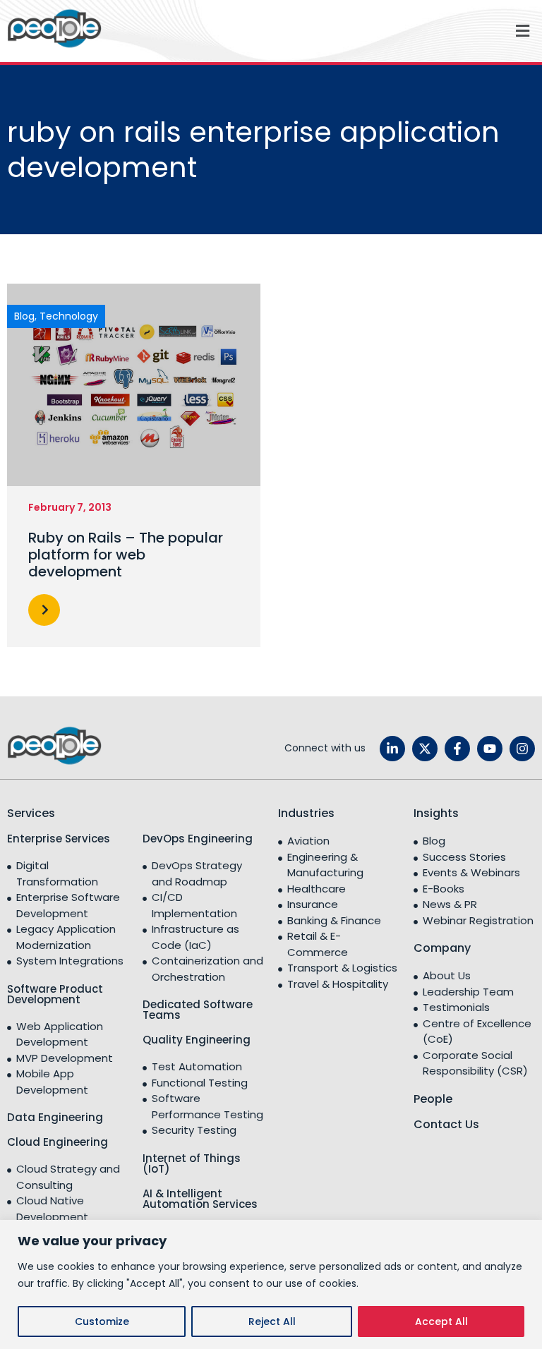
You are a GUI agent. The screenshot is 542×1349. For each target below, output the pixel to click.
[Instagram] (522, 748)
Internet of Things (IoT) (192, 1163)
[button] (325, 31)
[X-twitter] (425, 748)
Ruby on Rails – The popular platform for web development (125, 554)
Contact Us (446, 1124)
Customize (102, 1321)
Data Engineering (55, 1117)
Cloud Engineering (57, 1142)
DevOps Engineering (198, 838)
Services (31, 813)
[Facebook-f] (457, 748)
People (433, 1099)
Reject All (272, 1321)
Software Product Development (55, 994)
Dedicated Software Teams (198, 1009)
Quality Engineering (197, 1039)
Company (442, 948)
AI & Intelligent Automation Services (200, 1198)
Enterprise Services (58, 838)
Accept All (441, 1321)
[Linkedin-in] (392, 748)
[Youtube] (489, 748)
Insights (436, 813)
